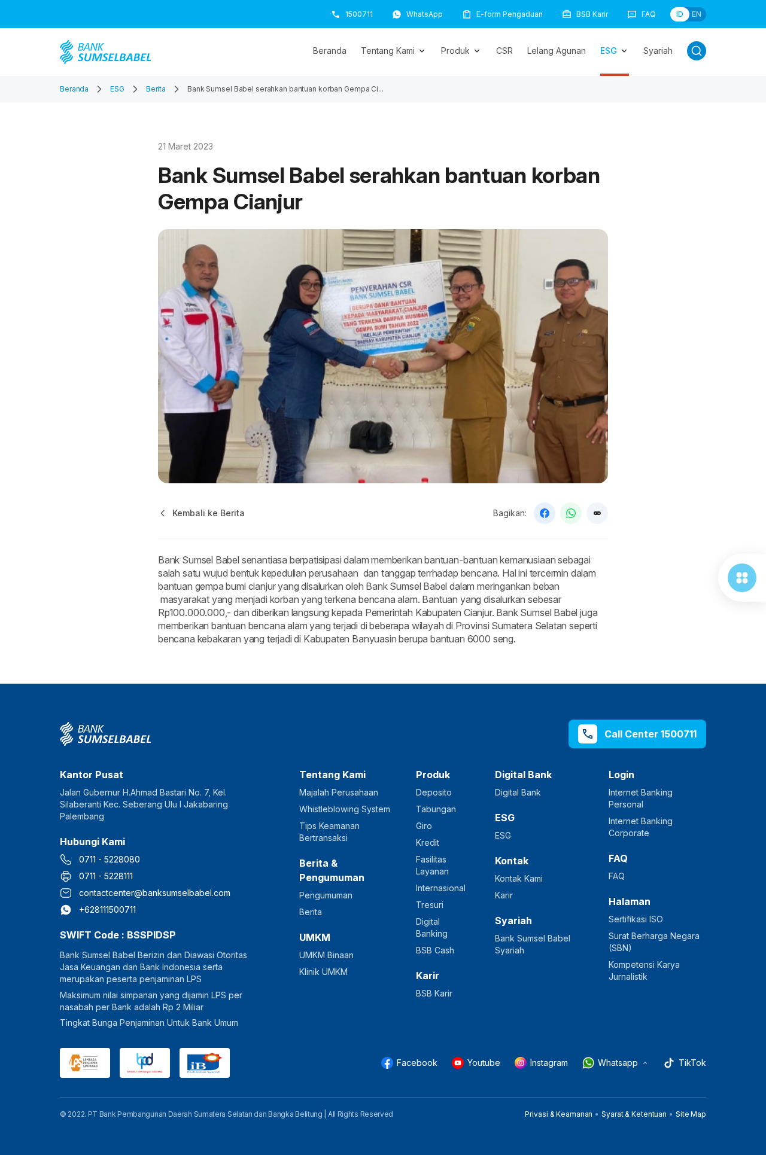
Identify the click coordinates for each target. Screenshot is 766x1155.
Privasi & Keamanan (558, 1114)
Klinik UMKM (323, 972)
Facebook (417, 1063)
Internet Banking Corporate (641, 827)
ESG (608, 50)
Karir (504, 895)
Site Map (691, 1114)
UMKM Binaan (326, 955)
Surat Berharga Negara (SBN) (654, 942)
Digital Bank (518, 792)
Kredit (427, 842)
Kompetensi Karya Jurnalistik (644, 970)
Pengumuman (325, 895)
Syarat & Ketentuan (634, 1114)
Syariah (658, 50)
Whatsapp (618, 1063)
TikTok (692, 1063)
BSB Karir (434, 993)
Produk (455, 50)
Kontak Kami (519, 878)
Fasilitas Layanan (432, 865)
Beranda (329, 50)
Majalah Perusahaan (338, 792)
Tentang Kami (388, 50)
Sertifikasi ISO (636, 919)
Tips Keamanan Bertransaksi (329, 832)
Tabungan (436, 809)
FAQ (617, 876)
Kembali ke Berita (208, 513)
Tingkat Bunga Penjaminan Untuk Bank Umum (149, 1022)
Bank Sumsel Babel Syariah (532, 944)
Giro (424, 826)
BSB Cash (435, 950)
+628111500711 (107, 909)
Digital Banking (432, 927)
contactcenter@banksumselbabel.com (154, 893)
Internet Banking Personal (641, 798)
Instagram (549, 1063)
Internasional (441, 888)
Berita (156, 88)
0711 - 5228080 (109, 859)
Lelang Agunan (556, 50)
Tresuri (429, 905)
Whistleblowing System (344, 809)
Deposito (434, 792)
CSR (504, 50)
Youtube (483, 1063)
